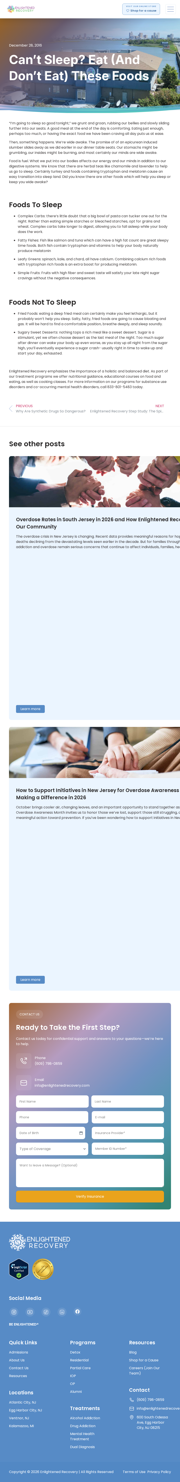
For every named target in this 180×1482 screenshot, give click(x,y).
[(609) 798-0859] (23, 1060)
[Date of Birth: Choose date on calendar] (81, 1133)
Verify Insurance (90, 1196)
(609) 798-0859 (48, 1063)
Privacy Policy (159, 1471)
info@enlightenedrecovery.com (62, 1085)
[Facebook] (77, 1311)
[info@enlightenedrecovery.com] (23, 1082)
